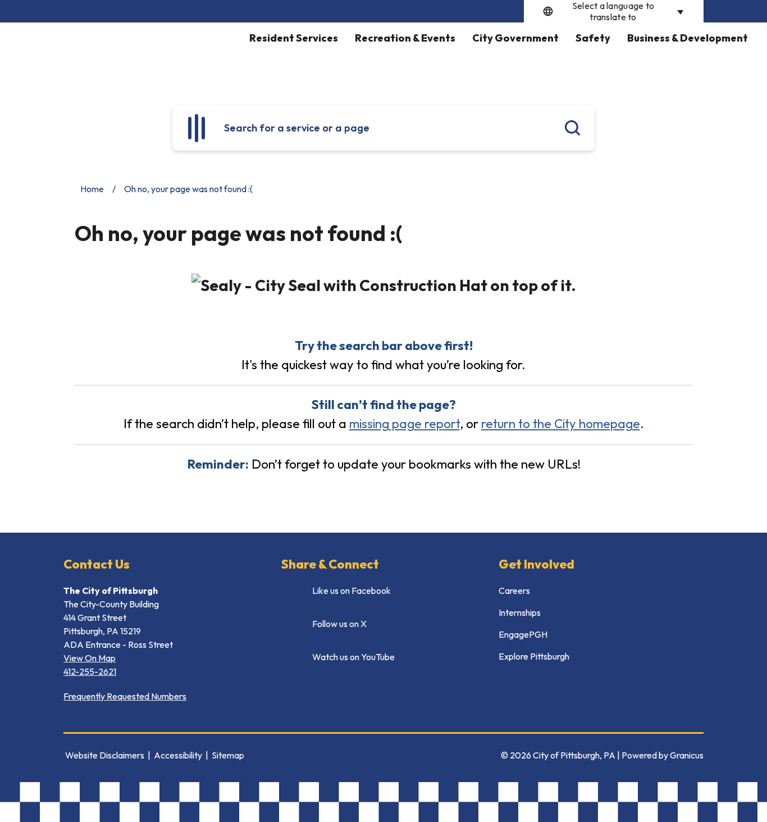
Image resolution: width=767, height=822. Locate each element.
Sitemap (228, 755)
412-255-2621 (89, 671)
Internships (520, 612)
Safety (593, 37)
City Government (515, 37)
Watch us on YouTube (353, 656)
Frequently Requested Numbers (124, 696)
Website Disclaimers (104, 755)
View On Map (89, 658)
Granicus (687, 755)
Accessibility (178, 755)
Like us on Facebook (351, 590)
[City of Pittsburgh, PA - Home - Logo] (128, 55)
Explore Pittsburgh (534, 656)
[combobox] (614, 11)
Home (92, 188)
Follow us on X (339, 623)
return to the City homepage (560, 423)
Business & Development (687, 37)
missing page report (404, 423)
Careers (514, 590)
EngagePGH (523, 634)
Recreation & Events (405, 37)
